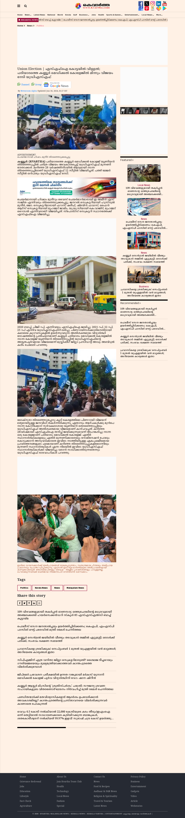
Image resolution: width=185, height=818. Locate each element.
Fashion (61, 801)
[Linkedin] (159, 3)
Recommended (129, 303)
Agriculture (26, 806)
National (51, 15)
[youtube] (164, 3)
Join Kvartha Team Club (69, 781)
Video (134, 796)
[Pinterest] (147, 8)
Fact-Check (25, 801)
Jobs (94, 15)
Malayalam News (75, 587)
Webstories (136, 806)
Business (83, 15)
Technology (63, 791)
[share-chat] (159, 8)
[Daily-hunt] (153, 8)
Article (134, 801)
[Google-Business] (141, 8)
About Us (61, 777)
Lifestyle (24, 796)
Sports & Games (113, 15)
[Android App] (164, 8)
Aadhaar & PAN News (105, 791)
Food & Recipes (102, 786)
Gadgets (135, 791)
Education (25, 791)
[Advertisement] (92, 46)
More (158, 15)
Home (19, 15)
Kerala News (41, 587)
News (27, 15)
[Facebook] (141, 3)
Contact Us (99, 777)
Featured (126, 160)
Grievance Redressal (30, 781)
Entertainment (131, 15)
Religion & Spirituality (105, 796)
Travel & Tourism (103, 801)
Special (60, 806)
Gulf (75, 15)
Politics (40, 25)
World (60, 15)
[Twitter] (147, 3)
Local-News (147, 15)
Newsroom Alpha (29, 91)
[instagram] (153, 3)
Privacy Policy (138, 777)
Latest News (39, 15)
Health (101, 15)
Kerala (68, 15)
